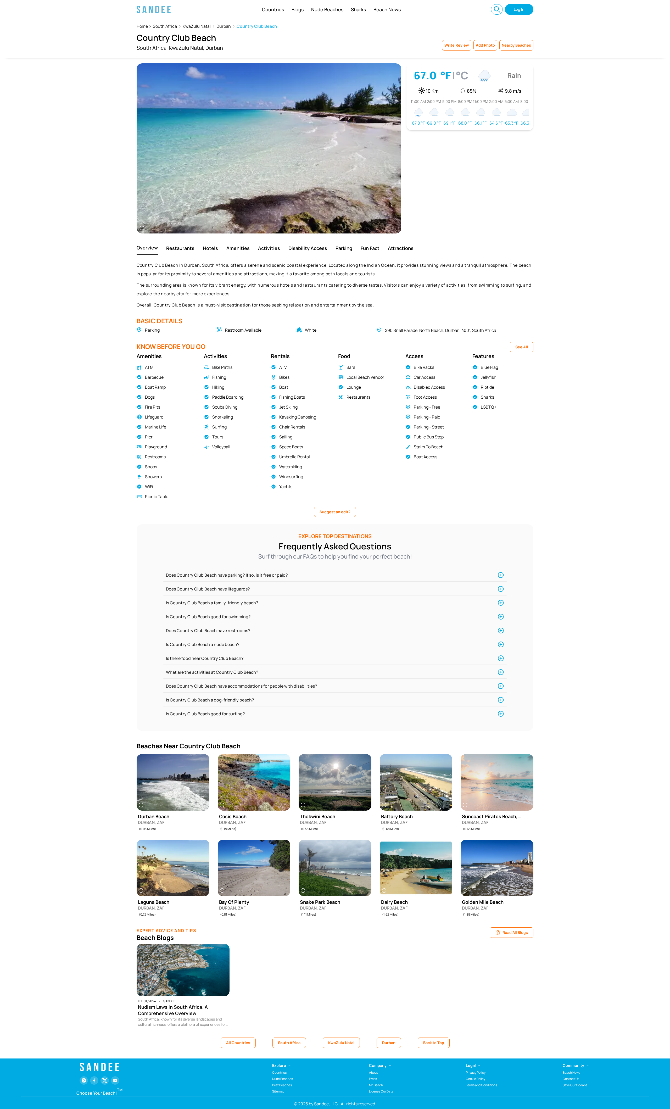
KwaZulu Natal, (186, 47)
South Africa (165, 26)
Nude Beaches (327, 9)
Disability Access (307, 248)
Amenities (238, 248)
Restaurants (180, 248)
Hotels (210, 248)
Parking (344, 248)
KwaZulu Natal (197, 26)
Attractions (401, 248)
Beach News (387, 9)
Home (142, 26)
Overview (147, 247)
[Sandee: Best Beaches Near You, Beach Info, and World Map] (154, 9)
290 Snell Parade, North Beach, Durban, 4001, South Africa (440, 330)
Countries (273, 9)
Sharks (358, 9)
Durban (223, 26)
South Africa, (152, 47)
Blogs (298, 9)
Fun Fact (370, 248)
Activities (269, 248)
